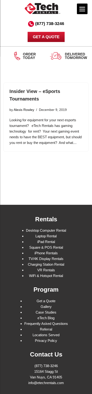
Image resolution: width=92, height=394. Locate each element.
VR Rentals (46, 270)
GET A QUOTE (46, 37)
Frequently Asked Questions (46, 324)
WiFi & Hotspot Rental (46, 276)
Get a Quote (46, 301)
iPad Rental (46, 242)
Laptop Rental (46, 236)
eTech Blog (46, 318)
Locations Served (46, 335)
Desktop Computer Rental (46, 230)
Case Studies (46, 312)
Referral (46, 329)
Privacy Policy (46, 341)
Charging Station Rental (46, 264)
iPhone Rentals (46, 253)
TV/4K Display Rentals (46, 259)
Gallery (46, 307)
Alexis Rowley (24, 110)
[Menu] (82, 9)
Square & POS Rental (46, 247)
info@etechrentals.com (46, 383)
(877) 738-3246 (49, 23)
